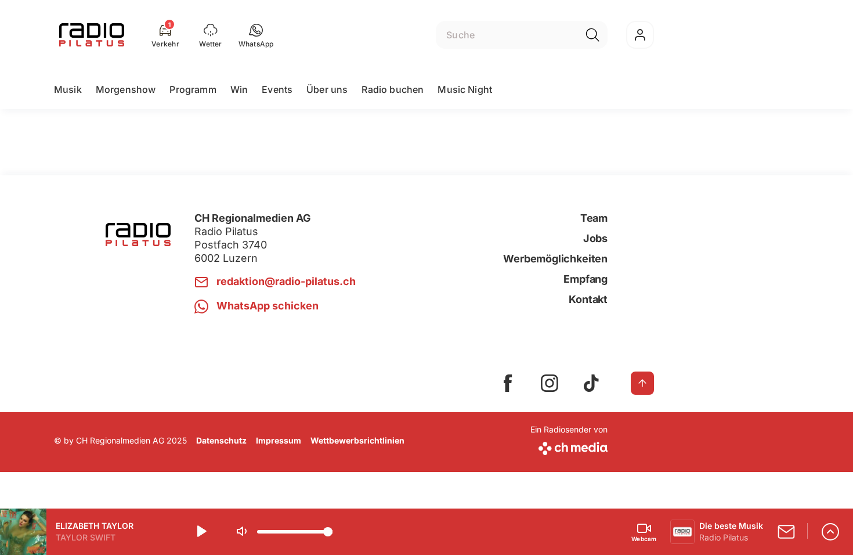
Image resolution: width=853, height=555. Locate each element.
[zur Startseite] (91, 35)
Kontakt (588, 299)
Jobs (595, 238)
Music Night (465, 89)
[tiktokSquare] (591, 383)
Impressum (278, 440)
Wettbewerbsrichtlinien (357, 440)
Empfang (585, 279)
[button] (256, 34)
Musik (68, 89)
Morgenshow (126, 89)
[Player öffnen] (830, 531)
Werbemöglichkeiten (555, 259)
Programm (192, 89)
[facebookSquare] (507, 383)
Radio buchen (393, 89)
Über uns (327, 89)
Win (239, 89)
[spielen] (200, 531)
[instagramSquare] (549, 383)
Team (594, 218)
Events (277, 89)
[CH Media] (569, 446)
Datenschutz (221, 440)
